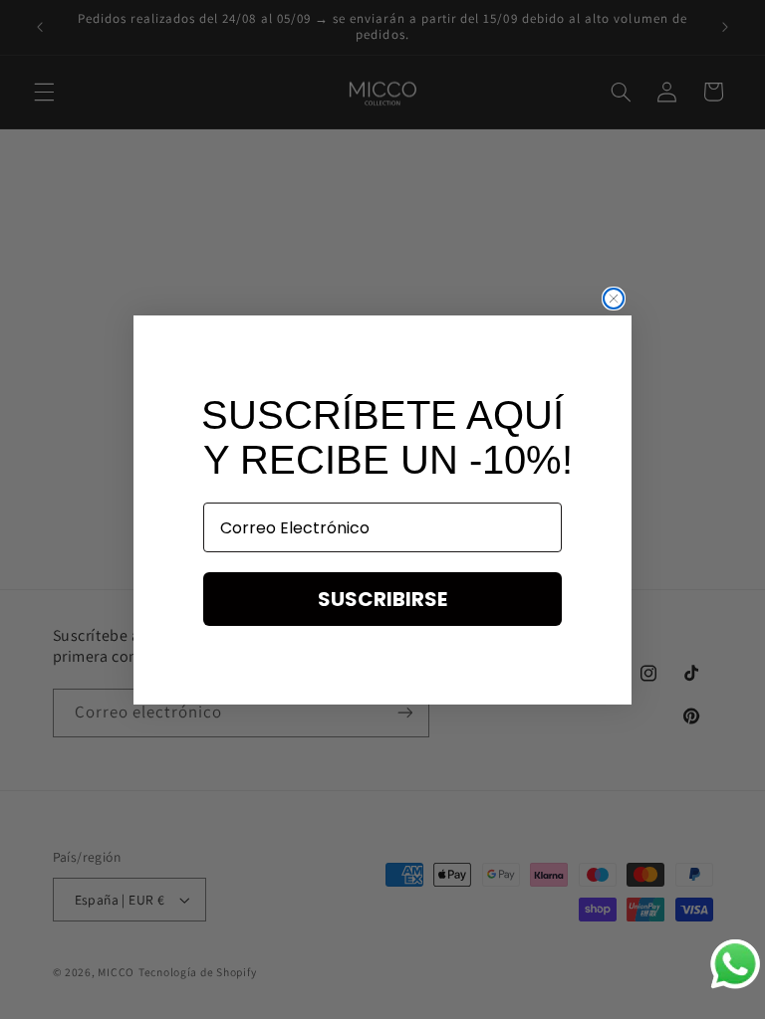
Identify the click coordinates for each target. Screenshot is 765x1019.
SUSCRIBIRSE (382, 599)
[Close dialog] (614, 298)
